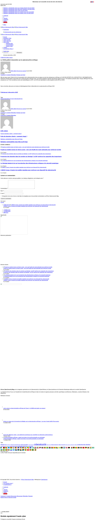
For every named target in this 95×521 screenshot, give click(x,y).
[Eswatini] (42, 448)
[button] (47, 511)
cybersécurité (17, 98)
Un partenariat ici (7, 484)
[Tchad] (23, 448)
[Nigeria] (93, 448)
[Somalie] (13, 450)
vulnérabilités (30, 446)
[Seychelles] (9, 450)
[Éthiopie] (45, 448)
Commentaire (4, 188)
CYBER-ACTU (4, 57)
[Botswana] (9, 448)
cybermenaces (31, 444)
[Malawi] (74, 448)
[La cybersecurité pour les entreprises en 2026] (12, 32)
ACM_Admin (14, 71)
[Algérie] (1, 448)
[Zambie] (33, 450)
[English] (91, 1)
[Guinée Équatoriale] (38, 448)
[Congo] (28, 448)
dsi (21, 98)
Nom (2, 191)
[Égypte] (35, 448)
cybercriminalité (24, 444)
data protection (54, 444)
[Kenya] (62, 448)
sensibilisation (3, 446)
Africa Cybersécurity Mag (27, 479)
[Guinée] (54, 448)
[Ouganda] (30, 450)
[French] (93, 1)
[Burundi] (13, 448)
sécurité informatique (13, 446)
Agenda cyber (9, 43)
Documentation (9, 44)
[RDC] (30, 448)
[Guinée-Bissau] (57, 448)
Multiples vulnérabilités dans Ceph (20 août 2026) (15, 10)
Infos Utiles (6, 42)
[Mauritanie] (79, 448)
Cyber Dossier (6, 39)
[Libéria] (67, 448)
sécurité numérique (23, 446)
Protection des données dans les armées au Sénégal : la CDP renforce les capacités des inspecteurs (31, 156)
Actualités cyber (7, 38)
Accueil (5, 37)
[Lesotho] (64, 448)
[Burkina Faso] (11, 448)
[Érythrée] (40, 448)
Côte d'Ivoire (48, 444)
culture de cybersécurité (15, 444)
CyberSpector (44, 479)
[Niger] (91, 448)
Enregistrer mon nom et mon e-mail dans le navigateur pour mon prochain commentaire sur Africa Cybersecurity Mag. (30, 196)
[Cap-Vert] (18, 448)
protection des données (83, 444)
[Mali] (76, 448)
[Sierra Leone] (11, 450)
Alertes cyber (9, 46)
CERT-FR (8, 444)
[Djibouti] (33, 448)
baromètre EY (7, 98)
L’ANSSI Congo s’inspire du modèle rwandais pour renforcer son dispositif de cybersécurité (28, 170)
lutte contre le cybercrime (70, 444)
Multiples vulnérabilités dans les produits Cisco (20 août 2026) (18, 12)
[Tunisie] (28, 450)
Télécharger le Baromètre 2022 (9, 92)
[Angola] (4, 448)
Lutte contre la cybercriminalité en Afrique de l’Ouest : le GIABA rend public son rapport (24, 408)
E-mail (2, 193)
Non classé (10, 57)
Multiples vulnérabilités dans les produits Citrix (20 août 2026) (18, 13)
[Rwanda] (1, 450)
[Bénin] (6, 448)
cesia (12, 98)
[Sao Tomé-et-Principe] (4, 450)
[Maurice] (81, 448)
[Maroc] (83, 448)
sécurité (7, 446)
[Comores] (26, 448)
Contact (5, 47)
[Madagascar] (71, 448)
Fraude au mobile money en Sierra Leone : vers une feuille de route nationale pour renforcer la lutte (31, 149)
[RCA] (21, 448)
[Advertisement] (42, 246)
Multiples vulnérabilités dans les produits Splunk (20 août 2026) (18, 8)
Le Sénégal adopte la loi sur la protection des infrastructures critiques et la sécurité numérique (29, 163)
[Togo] (26, 450)
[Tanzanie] (23, 450)
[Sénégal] (6, 450)
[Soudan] (21, 450)
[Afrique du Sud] (16, 450)
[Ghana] (52, 448)
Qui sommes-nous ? (8, 48)
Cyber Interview (7, 41)
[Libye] (69, 448)
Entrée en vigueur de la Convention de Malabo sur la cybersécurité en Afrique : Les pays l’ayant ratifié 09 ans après (31, 421)
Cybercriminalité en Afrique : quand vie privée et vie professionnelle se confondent (23, 438)
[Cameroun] (16, 448)
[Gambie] (50, 448)
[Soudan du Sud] (18, 450)
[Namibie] (88, 448)
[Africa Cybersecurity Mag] (14, 27)
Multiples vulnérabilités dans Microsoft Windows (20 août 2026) (19, 9)
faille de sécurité (61, 444)
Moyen (76, 444)
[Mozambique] (86, 448)
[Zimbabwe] (35, 450)
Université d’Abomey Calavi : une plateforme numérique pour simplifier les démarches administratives (28, 434)
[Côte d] (59, 448)
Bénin (6, 444)
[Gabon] (47, 448)
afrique (2, 98)
